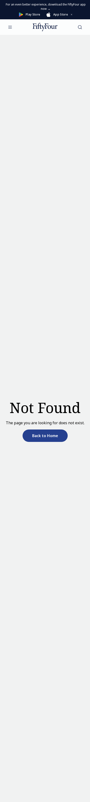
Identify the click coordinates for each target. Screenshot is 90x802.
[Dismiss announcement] (71, 14)
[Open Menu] (10, 27)
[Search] (80, 27)
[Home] (45, 27)
